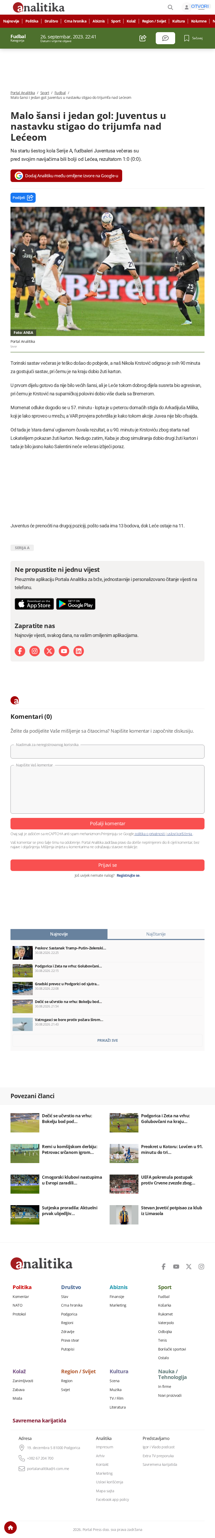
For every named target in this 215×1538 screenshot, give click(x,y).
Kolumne (199, 21)
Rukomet (165, 1314)
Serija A (22, 547)
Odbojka (165, 1331)
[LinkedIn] (78, 651)
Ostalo (163, 1357)
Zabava (18, 1389)
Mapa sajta (105, 1491)
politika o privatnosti (150, 833)
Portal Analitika (22, 92)
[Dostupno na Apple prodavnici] (34, 604)
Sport (116, 21)
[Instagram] (34, 651)
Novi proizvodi (169, 1395)
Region (66, 1380)
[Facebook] (20, 651)
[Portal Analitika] (41, 1263)
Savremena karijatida (39, 1420)
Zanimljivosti (23, 1380)
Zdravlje (67, 1331)
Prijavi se (107, 865)
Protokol (19, 1314)
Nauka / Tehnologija (172, 1374)
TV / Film (116, 1398)
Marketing (118, 1305)
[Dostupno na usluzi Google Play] (75, 604)
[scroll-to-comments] (165, 38)
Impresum (104, 1447)
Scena (115, 1380)
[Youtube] (64, 651)
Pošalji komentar (107, 823)
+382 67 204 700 (40, 1458)
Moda (17, 1398)
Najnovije (11, 21)
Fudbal (60, 92)
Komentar (21, 1296)
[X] (49, 651)
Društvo (51, 21)
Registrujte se (128, 875)
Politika (31, 21)
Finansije (117, 1296)
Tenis (162, 1340)
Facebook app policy (112, 1499)
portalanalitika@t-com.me (48, 1468)
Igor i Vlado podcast (159, 1447)
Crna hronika (75, 21)
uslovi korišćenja (179, 833)
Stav (64, 1296)
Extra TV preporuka (158, 1456)
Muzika (115, 1389)
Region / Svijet (154, 21)
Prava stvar (70, 1340)
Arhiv (100, 1456)
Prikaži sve (107, 1040)
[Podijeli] (143, 38)
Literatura (118, 1407)
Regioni (67, 1322)
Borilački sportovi (172, 1349)
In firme (164, 1386)
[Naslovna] (10, 1527)
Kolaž (131, 21)
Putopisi (67, 1349)
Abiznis (99, 21)
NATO (17, 1305)
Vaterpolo (166, 1322)
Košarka (164, 1305)
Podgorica (69, 1314)
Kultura (178, 21)
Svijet (65, 1389)
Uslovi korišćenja (109, 1482)
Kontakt (102, 1464)
